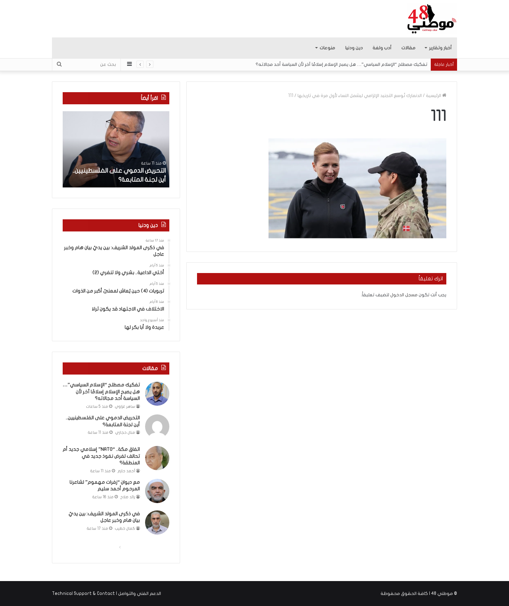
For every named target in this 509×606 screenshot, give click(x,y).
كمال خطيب (125, 528)
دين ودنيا (354, 47)
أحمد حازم (126, 471)
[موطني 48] (432, 18)
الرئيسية (434, 95)
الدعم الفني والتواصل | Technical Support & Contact (106, 593)
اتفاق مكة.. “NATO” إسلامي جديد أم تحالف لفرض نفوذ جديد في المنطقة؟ (101, 456)
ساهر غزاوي (125, 407)
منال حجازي (125, 432)
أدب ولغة (382, 47)
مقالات (408, 47)
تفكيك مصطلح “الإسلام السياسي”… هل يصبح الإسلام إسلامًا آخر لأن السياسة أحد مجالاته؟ (341, 64)
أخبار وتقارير (440, 47)
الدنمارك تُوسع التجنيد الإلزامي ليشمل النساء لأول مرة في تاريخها (359, 95)
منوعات (327, 47)
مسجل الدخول (404, 294)
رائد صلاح (127, 497)
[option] (116, 149)
